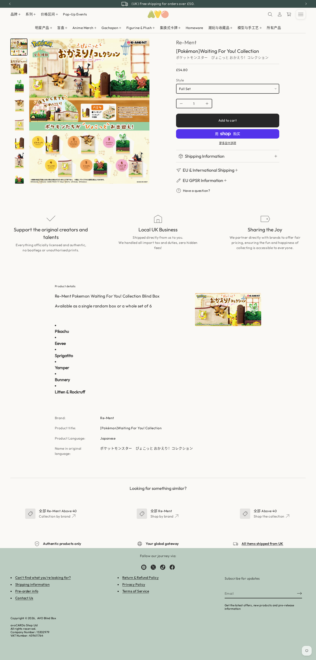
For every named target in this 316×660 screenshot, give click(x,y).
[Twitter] (153, 567)
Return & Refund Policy (140, 577)
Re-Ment (186, 42)
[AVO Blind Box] (158, 14)
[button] (289, 14)
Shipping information (32, 584)
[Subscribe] (299, 593)
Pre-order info (26, 591)
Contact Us (24, 598)
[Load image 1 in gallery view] (19, 47)
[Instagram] (144, 567)
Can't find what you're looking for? (43, 577)
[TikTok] (162, 567)
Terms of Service (135, 591)
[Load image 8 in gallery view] (19, 179)
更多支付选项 (227, 143)
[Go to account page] (279, 14)
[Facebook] (172, 567)
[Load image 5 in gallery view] (19, 123)
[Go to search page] (270, 14)
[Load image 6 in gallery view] (19, 141)
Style (180, 80)
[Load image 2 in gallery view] (19, 66)
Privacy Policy (133, 584)
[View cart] (289, 14)
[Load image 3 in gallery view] (19, 85)
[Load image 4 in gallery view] (19, 104)
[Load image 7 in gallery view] (19, 160)
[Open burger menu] (300, 14)
